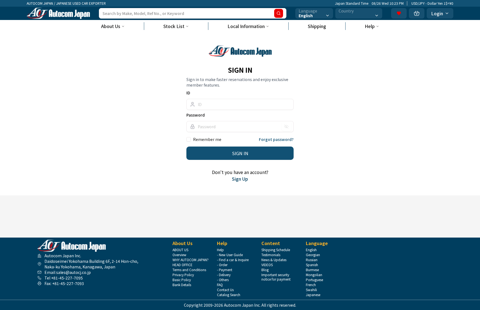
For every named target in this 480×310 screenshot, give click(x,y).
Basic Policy (181, 280)
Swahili (311, 290)
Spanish (312, 265)
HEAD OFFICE (182, 265)
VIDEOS (267, 265)
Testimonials (270, 255)
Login (437, 13)
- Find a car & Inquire (233, 260)
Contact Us (225, 290)
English (311, 250)
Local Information (246, 26)
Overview (179, 255)
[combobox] (314, 13)
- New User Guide (230, 255)
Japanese (313, 295)
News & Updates (273, 260)
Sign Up (240, 178)
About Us (110, 26)
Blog (265, 270)
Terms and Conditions (189, 270)
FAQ (220, 285)
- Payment (224, 270)
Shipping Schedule (275, 250)
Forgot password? (276, 139)
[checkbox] (188, 139)
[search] (278, 13)
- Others (223, 280)
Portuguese (314, 280)
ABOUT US (180, 250)
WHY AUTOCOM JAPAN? (190, 260)
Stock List (173, 26)
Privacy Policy (183, 275)
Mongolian (314, 275)
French (311, 285)
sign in (240, 153)
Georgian (313, 255)
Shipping (317, 26)
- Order (222, 265)
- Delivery (224, 275)
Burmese (312, 270)
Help (370, 26)
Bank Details (181, 285)
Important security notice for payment (276, 277)
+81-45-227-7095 (67, 278)
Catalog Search (228, 295)
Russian (312, 260)
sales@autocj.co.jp (73, 272)
